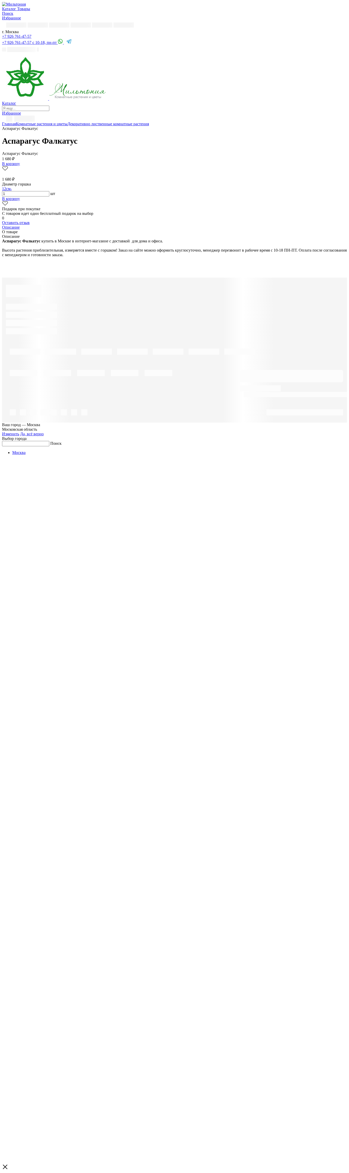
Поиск (56, 443)
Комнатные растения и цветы (41, 124)
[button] (16, 36)
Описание (11, 227)
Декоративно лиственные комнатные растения (108, 124)
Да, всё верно (32, 434)
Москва (19, 452)
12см (6, 189)
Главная (9, 124)
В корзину (11, 198)
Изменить (10, 434)
